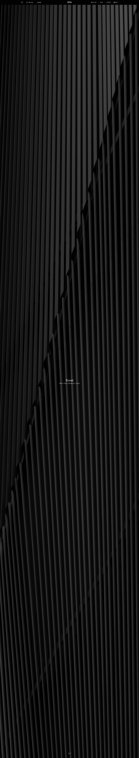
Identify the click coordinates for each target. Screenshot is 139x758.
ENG (116, 2)
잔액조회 (109, 2)
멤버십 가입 (93, 2)
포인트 (101, 2)
